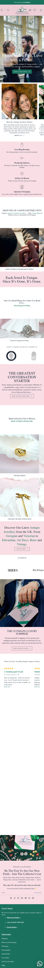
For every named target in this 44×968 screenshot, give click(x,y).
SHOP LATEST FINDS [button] (20, 71)
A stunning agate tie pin (13, 671)
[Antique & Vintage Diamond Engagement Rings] (19, 328)
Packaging (5, 946)
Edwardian (8, 540)
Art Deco (22, 540)
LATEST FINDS (20, 549)
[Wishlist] (34, 10)
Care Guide (5, 958)
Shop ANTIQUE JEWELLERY (21, 396)
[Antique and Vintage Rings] (19, 453)
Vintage (21, 544)
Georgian (11, 536)
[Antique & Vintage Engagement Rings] (19, 247)
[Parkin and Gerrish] (22, 10)
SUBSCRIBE (37, 892)
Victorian (29, 536)
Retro (33, 540)
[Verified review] (18, 674)
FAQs (3, 965)
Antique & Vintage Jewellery (16, 213)
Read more (7, 687)
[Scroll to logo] (11, 356)
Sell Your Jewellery (8, 961)
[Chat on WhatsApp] (40, 964)
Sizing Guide (6, 954)
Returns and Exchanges (9, 942)
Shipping (4, 938)
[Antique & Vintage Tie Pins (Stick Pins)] (19, 497)
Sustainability (6, 950)
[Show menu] (2, 10)
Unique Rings (36, 213)
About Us (18, 135)
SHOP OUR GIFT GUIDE (21, 648)
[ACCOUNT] (30, 10)
